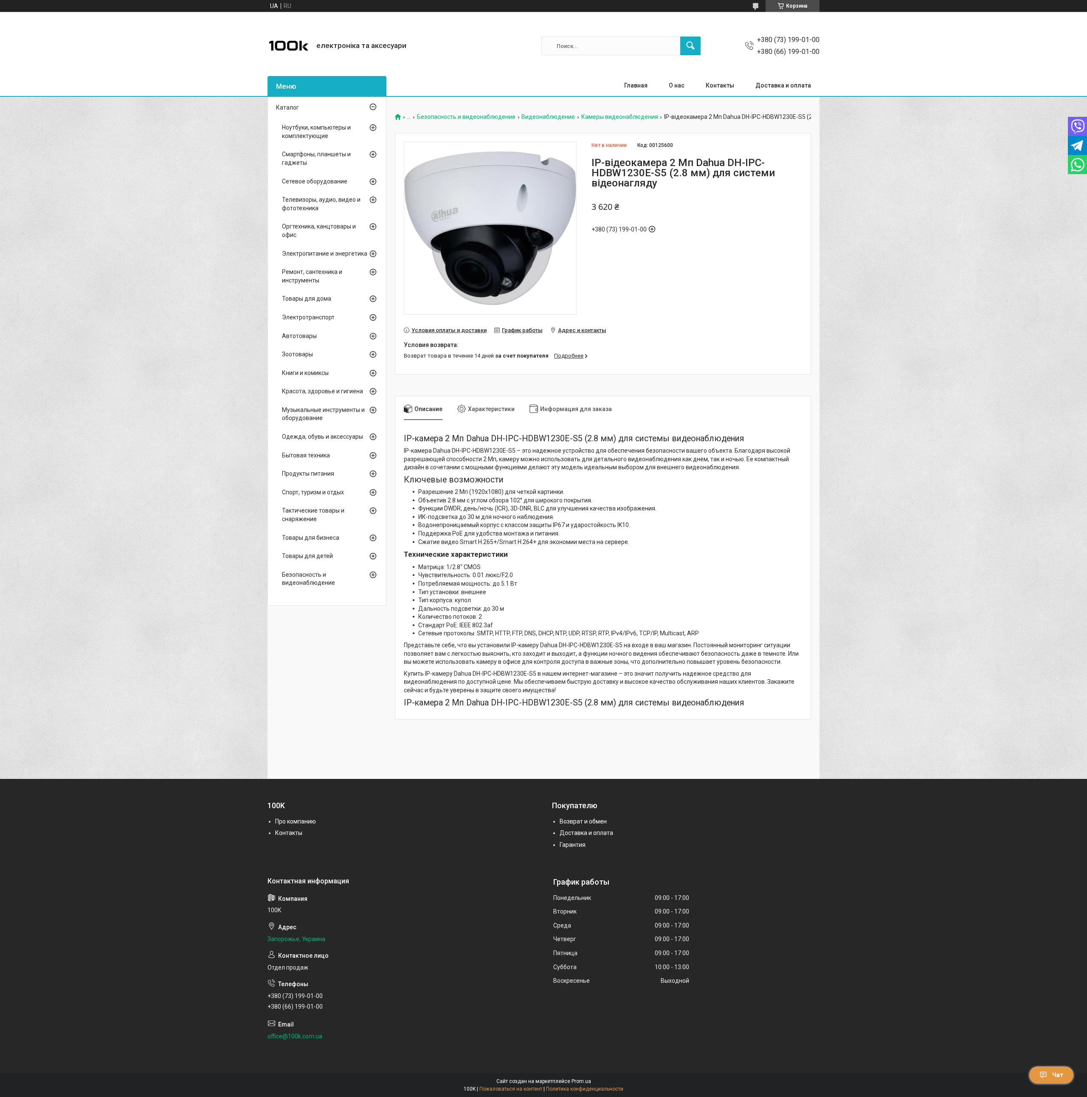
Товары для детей (307, 556)
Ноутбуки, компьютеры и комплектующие (316, 131)
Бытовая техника (306, 455)
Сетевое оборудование (314, 181)
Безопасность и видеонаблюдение (466, 117)
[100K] (289, 46)
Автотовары (299, 336)
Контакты (720, 85)
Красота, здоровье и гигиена (322, 391)
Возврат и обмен (583, 821)
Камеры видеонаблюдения (619, 117)
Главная (636, 85)
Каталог (287, 107)
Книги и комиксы (305, 372)
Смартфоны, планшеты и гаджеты (316, 158)
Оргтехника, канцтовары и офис (319, 230)
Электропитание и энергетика (324, 253)
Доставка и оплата (783, 85)
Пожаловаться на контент (510, 1089)
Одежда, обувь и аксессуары (322, 436)
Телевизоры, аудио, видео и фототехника (321, 204)
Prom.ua (581, 1081)
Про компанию (295, 821)
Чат (1057, 1075)
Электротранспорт (308, 317)
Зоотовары (297, 354)
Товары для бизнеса (310, 537)
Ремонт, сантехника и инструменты (312, 276)
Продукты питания (308, 473)
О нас (676, 85)
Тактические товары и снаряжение (313, 514)
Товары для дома (306, 298)
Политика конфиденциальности (584, 1089)
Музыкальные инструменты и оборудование (323, 414)
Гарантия (573, 844)
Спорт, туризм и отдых (313, 492)
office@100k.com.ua (295, 1036)
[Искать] (690, 46)
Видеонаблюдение (548, 117)
